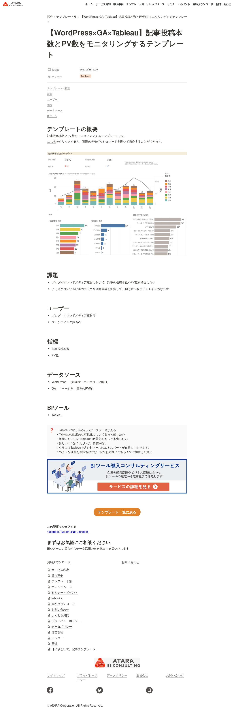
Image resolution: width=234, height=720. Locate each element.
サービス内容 (103, 4)
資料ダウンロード (203, 4)
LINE (73, 532)
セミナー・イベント (178, 4)
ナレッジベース (156, 4)
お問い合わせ (223, 4)
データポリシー (117, 675)
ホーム (89, 4)
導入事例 (118, 4)
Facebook (53, 532)
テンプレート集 (135, 4)
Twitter (64, 532)
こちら (121, 452)
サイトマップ (56, 675)
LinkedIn (82, 532)
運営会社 (142, 675)
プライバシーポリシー (87, 677)
